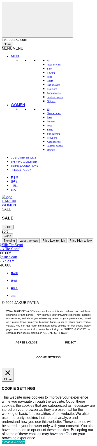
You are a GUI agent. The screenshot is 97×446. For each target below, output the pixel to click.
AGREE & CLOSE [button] (26, 342)
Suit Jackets (53, 85)
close (7, 44)
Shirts (50, 80)
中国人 (14, 185)
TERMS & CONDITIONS (24, 165)
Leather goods (55, 97)
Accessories (54, 93)
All (48, 60)
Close (7, 236)
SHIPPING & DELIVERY (24, 161)
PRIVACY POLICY (21, 169)
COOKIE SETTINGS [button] (48, 357)
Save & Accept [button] (13, 442)
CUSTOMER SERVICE (23, 157)
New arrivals (54, 64)
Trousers (52, 89)
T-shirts (51, 121)
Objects (51, 101)
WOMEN (18, 105)
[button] (12, 48)
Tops (49, 76)
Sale (49, 68)
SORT (8, 227)
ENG (13, 189)
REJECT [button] (70, 342)
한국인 (14, 181)
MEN (15, 56)
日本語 (14, 177)
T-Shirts (51, 72)
